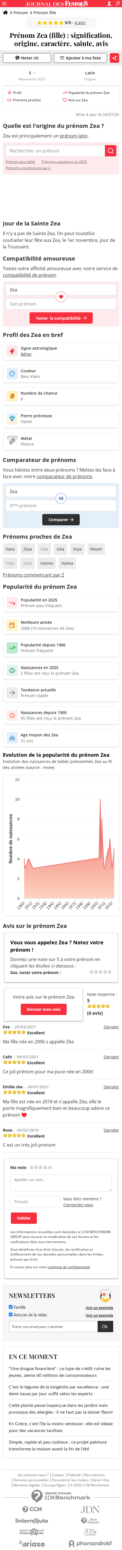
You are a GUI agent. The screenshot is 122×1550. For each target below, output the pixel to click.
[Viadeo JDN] (90, 1532)
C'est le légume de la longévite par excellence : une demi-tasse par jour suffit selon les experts (59, 1390)
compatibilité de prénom (29, 275)
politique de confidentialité (69, 1267)
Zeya (27, 549)
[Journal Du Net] (90, 1509)
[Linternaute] (32, 1521)
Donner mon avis (43, 1009)
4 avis (80, 22)
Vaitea (67, 563)
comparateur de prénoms (64, 476)
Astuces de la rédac (29, 1315)
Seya (77, 549)
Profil (17, 93)
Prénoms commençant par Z (28, 167)
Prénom (20, 12)
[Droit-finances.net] (90, 1521)
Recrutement (94, 1475)
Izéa (60, 549)
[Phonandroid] (90, 1543)
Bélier (26, 354)
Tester (58, 318)
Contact (58, 1475)
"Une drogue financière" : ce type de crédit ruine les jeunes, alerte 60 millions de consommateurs (60, 1372)
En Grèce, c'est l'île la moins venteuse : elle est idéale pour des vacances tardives (61, 1427)
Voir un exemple (99, 1307)
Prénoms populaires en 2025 (64, 161)
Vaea (10, 549)
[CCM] (32, 1509)
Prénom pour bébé (20, 161)
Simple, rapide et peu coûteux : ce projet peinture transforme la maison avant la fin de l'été (58, 1445)
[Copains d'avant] (32, 1532)
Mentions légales (26, 1485)
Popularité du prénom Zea (89, 93)
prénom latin (74, 136)
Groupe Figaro (55, 1485)
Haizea (46, 563)
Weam (96, 549)
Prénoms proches (27, 100)
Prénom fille (44, 12)
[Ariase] (32, 1543)
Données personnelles (31, 1480)
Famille (19, 1308)
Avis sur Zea (78, 100)
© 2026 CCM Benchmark (89, 1485)
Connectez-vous (78, 1204)
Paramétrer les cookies (70, 1480)
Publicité (74, 1475)
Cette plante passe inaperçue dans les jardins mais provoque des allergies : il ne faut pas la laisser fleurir (61, 1408)
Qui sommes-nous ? (33, 1475)
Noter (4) (30, 58)
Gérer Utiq (100, 1480)
